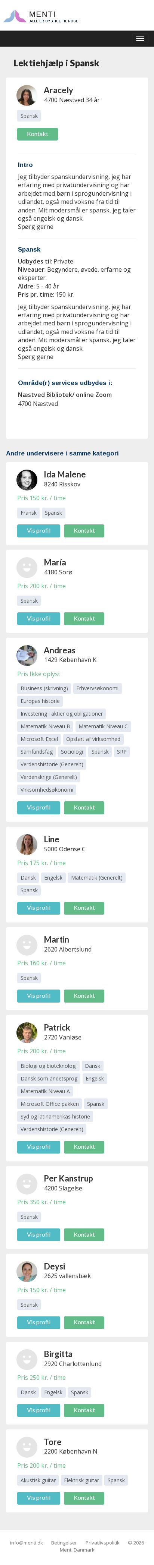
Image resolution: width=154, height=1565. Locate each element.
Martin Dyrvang (60, 939)
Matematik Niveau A (45, 1091)
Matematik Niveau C (103, 726)
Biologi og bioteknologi (49, 1065)
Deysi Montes (58, 1266)
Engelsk (53, 877)
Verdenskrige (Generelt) (49, 776)
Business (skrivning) (44, 688)
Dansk (28, 877)
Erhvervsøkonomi (97, 688)
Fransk (29, 512)
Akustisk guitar (38, 1480)
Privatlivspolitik (103, 1542)
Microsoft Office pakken (50, 1103)
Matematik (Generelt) (97, 877)
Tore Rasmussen (64, 1442)
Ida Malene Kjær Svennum (65, 474)
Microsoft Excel (39, 738)
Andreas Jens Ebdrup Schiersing (66, 650)
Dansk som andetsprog (49, 1078)
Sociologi (72, 751)
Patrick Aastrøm (60, 1027)
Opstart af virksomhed (93, 738)
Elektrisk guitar (81, 1480)
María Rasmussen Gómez (64, 562)
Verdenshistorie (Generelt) (52, 764)
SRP (122, 751)
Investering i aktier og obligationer (62, 713)
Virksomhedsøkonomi (47, 789)
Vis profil (38, 530)
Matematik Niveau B (45, 726)
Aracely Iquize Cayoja (58, 90)
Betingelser (64, 1542)
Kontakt (37, 133)
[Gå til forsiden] (41, 15)
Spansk (29, 115)
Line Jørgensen (63, 839)
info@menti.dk (26, 1542)
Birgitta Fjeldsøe (60, 1354)
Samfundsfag (37, 751)
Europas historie (40, 700)
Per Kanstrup (68, 1178)
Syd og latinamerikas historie (55, 1116)
